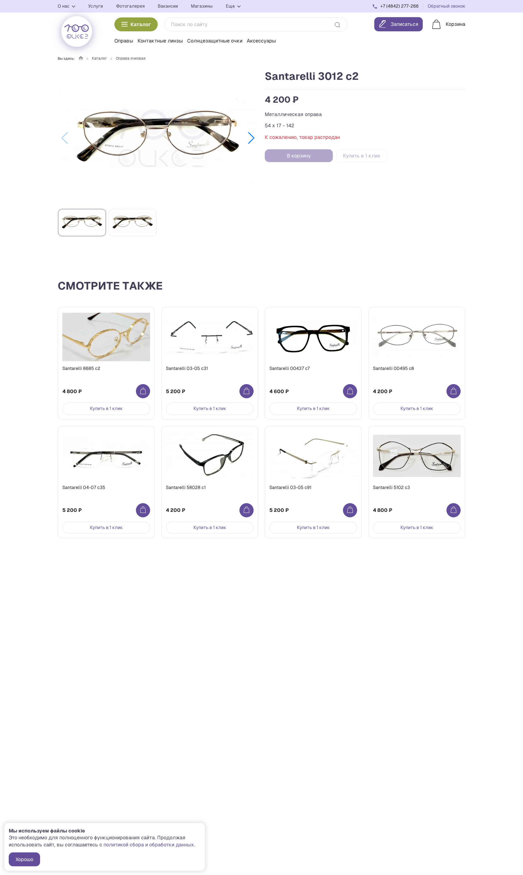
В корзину (299, 156)
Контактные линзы (160, 41)
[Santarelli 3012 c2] (158, 138)
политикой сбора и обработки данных (149, 844)
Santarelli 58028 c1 (186, 487)
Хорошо (24, 859)
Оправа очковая (130, 58)
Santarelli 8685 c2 (81, 368)
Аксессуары (261, 41)
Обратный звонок (446, 6)
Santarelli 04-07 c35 (83, 487)
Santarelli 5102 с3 (391, 487)
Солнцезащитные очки (214, 41)
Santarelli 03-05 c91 (290, 487)
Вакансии (168, 6)
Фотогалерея (130, 6)
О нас (64, 6)
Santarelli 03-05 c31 (187, 368)
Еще (231, 6)
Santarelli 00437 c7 (289, 368)
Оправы (123, 41)
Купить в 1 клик (362, 156)
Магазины (202, 6)
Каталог (140, 24)
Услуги (95, 6)
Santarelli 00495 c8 (393, 368)
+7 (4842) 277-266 (399, 6)
